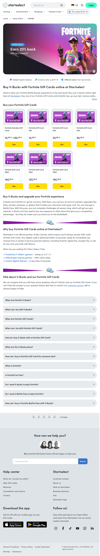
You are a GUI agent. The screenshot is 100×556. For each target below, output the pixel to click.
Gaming (6, 11)
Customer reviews (60, 477)
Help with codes (10, 481)
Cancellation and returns (14, 490)
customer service (75, 285)
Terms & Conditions (11, 545)
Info (54, 494)
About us (56, 481)
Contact (6, 494)
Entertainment (22, 11)
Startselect (15, 95)
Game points (18, 19)
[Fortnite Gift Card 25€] (62, 116)
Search (82, 460)
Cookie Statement (42, 545)
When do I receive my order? (15, 477)
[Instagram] (55, 527)
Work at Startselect (60, 486)
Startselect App (59, 498)
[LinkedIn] (91, 527)
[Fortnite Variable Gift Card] (14, 116)
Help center (11, 470)
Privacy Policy (27, 545)
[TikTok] (69, 527)
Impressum (16, 550)
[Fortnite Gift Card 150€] (62, 158)
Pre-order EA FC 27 (80, 11)
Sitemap (6, 550)
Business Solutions (60, 490)
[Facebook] (62, 527)
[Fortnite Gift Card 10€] (38, 116)
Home (5, 19)
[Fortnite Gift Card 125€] (38, 158)
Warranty (7, 486)
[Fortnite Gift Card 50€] (86, 116)
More (94, 99)
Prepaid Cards (55, 11)
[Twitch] (84, 527)
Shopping (38, 11)
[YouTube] (77, 527)
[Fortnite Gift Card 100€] (14, 158)
